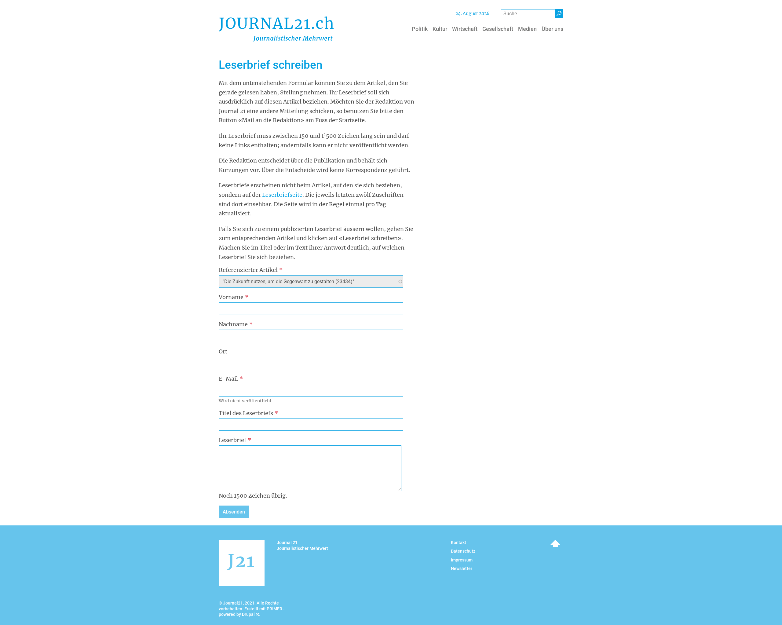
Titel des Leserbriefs (246, 413)
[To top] (555, 543)
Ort (223, 351)
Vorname (231, 297)
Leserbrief (232, 440)
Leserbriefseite (282, 194)
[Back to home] (276, 29)
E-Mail (228, 378)
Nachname (233, 324)
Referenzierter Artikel (248, 269)
